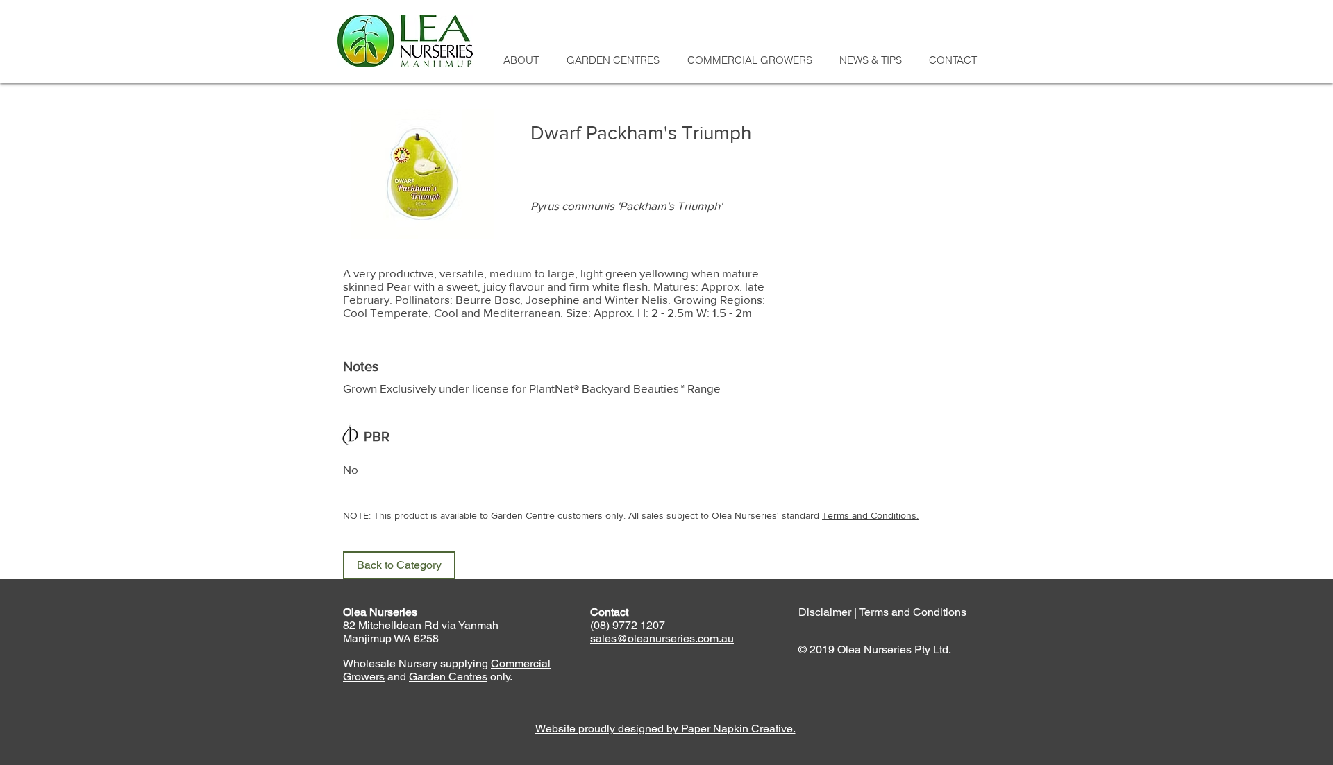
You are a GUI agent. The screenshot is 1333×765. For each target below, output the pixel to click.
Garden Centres (448, 676)
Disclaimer (826, 612)
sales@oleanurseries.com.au (662, 638)
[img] (422, 174)
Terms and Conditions (912, 612)
